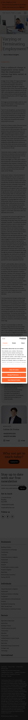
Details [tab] (14, 343)
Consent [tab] (5, 343)
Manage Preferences (13, 375)
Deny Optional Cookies (14, 380)
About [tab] (23, 343)
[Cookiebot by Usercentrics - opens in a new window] (19, 339)
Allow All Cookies (14, 369)
